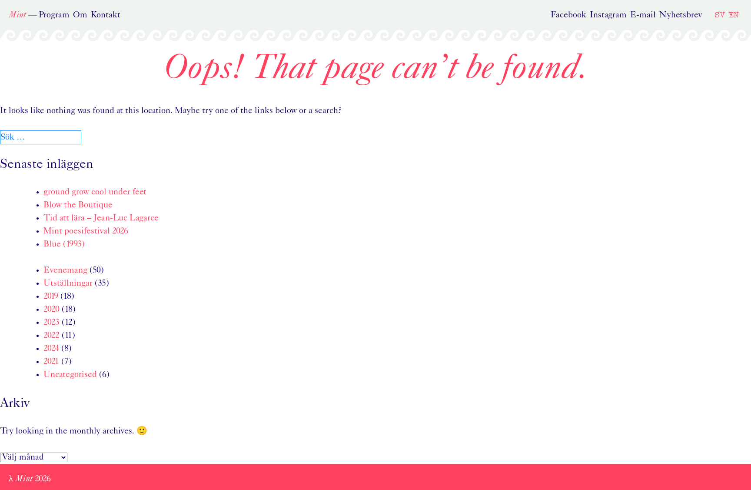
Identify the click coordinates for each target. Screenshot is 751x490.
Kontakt (105, 15)
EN (733, 14)
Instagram (608, 15)
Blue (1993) (64, 244)
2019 (50, 296)
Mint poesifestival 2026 (85, 231)
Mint (17, 15)
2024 (51, 349)
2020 (51, 309)
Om (80, 15)
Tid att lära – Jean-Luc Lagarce (101, 218)
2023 (51, 323)
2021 (51, 362)
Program (54, 15)
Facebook (568, 15)
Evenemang (65, 270)
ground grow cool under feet (94, 192)
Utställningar (68, 283)
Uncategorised (70, 375)
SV (719, 14)
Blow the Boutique (78, 205)
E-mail (643, 15)
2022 (51, 336)
